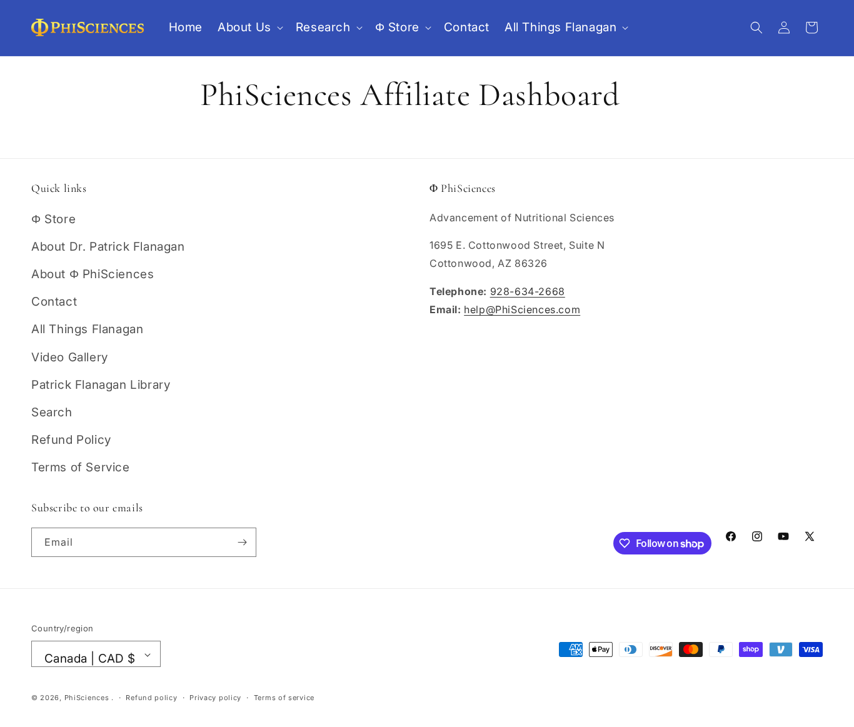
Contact (54, 301)
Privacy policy (215, 697)
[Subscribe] (242, 542)
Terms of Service (80, 468)
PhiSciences (86, 698)
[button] (249, 28)
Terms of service (284, 697)
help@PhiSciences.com (522, 309)
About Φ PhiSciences (92, 274)
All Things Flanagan (87, 330)
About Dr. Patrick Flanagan (108, 246)
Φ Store (53, 219)
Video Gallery (69, 357)
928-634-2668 (527, 291)
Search (52, 412)
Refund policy (151, 697)
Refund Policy (71, 440)
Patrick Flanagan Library (100, 385)
